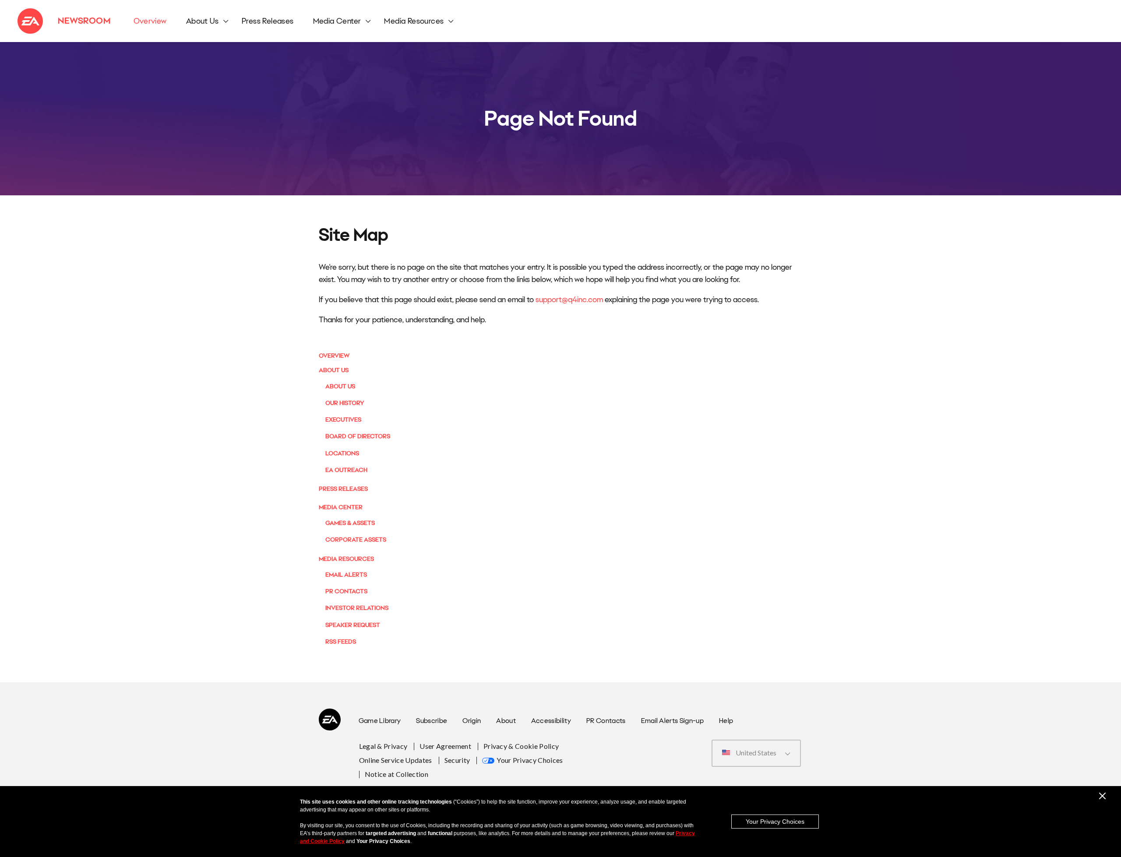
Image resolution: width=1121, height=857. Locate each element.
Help (726, 720)
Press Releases (268, 21)
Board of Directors (357, 436)
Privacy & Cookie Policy (521, 746)
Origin (471, 720)
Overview (150, 21)
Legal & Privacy (383, 746)
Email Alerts (346, 574)
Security (457, 760)
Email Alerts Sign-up (672, 720)
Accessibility (551, 720)
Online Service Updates (395, 760)
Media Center (337, 21)
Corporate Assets (355, 539)
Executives (343, 419)
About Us (202, 21)
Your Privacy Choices (530, 760)
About (506, 720)
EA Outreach (346, 470)
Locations (342, 453)
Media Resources (414, 21)
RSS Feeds (340, 641)
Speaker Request (352, 625)
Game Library (380, 720)
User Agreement (445, 746)
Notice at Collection (396, 774)
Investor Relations (356, 608)
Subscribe (431, 720)
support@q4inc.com (569, 299)
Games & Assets (350, 523)
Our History (344, 403)
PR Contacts (346, 591)
